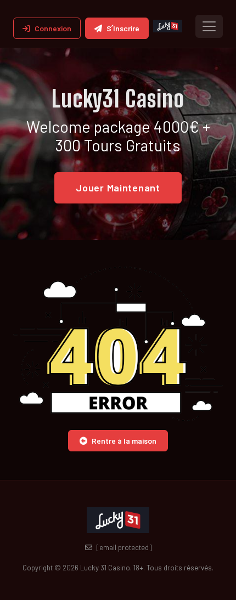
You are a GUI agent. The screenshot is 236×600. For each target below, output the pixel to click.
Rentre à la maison (124, 440)
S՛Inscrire (122, 28)
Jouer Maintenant (118, 188)
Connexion (53, 28)
